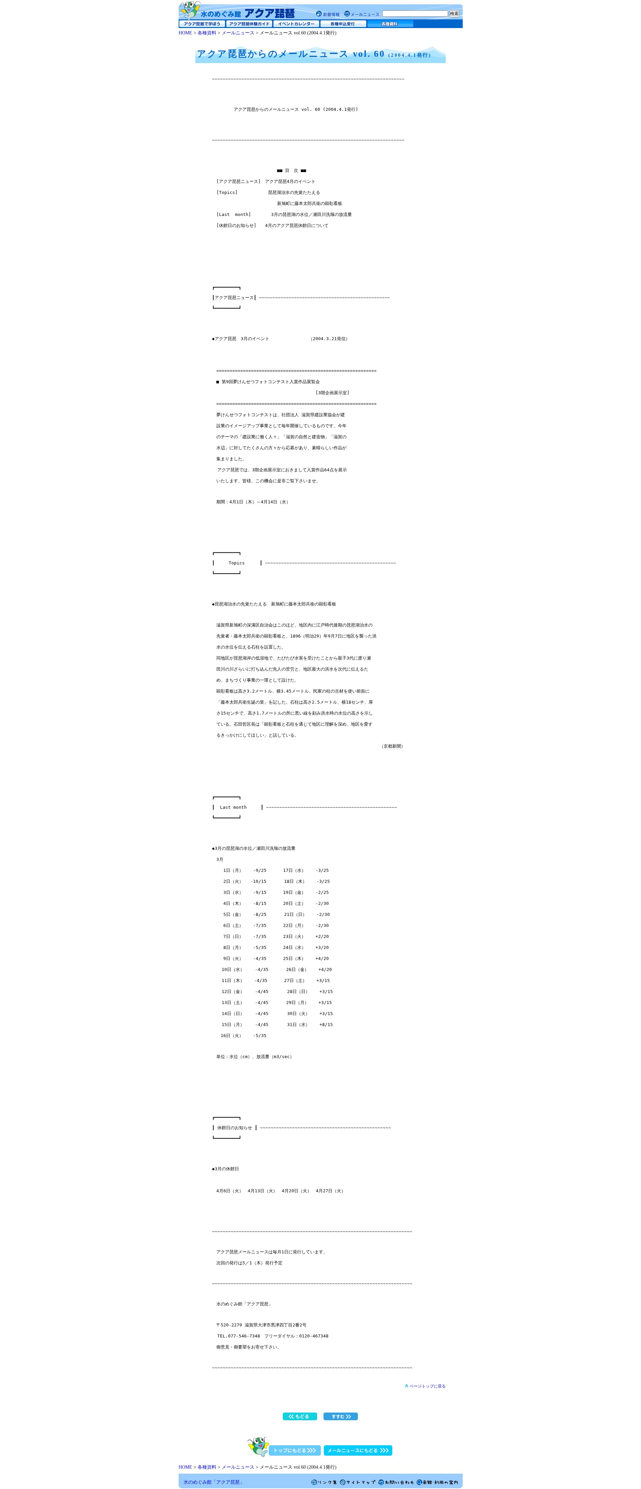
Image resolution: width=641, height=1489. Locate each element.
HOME (185, 32)
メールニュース (238, 32)
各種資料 (207, 32)
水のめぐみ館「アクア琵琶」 (214, 1482)
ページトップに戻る (428, 1386)
